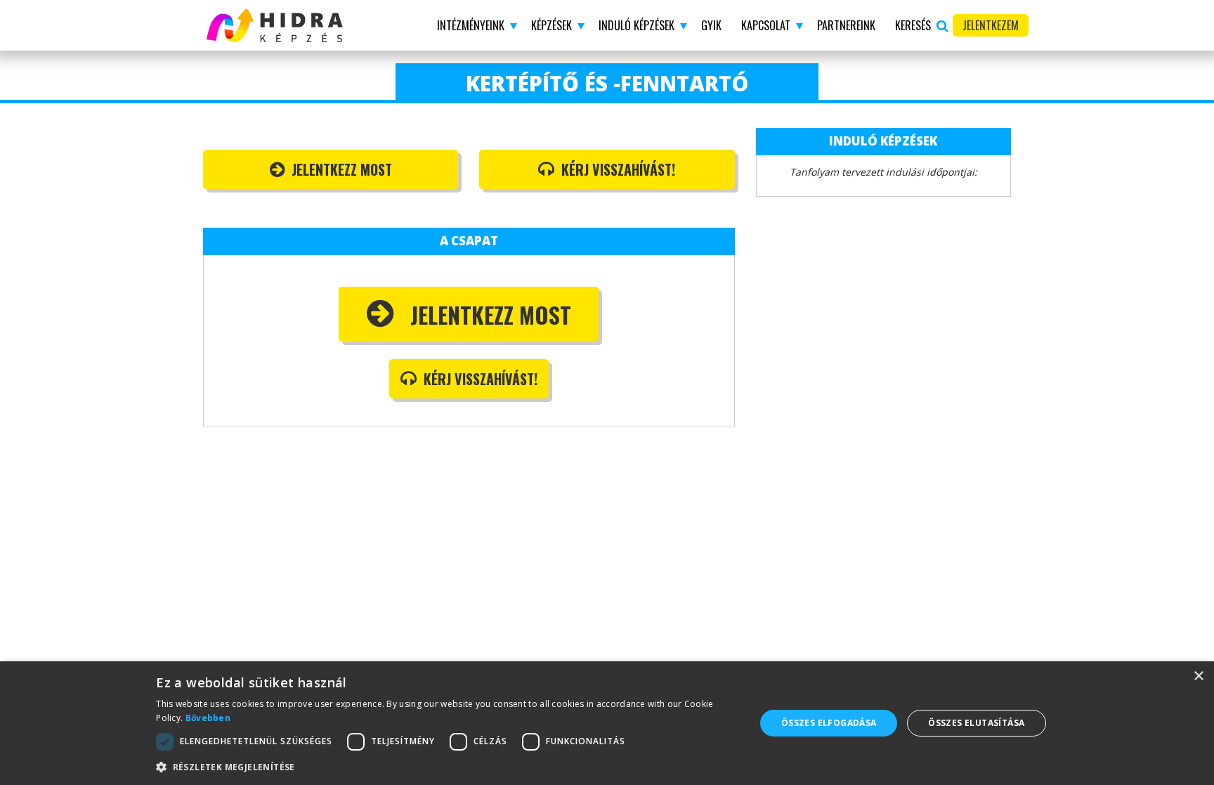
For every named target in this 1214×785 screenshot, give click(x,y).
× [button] (1198, 676)
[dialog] (607, 723)
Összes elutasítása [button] (976, 723)
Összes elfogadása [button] (829, 723)
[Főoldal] (304, 25)
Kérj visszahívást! (616, 169)
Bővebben (207, 718)
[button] (474, 25)
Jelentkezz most (340, 169)
